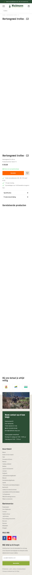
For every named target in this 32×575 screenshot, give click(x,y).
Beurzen (4, 521)
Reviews (4, 523)
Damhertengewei (16, 358)
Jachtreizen (5, 516)
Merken (4, 461)
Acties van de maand (7, 454)
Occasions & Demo (7, 459)
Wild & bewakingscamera (8, 496)
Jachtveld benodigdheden (9, 475)
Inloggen (4, 528)
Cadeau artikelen (6, 464)
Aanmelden (16, 563)
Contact (4, 511)
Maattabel (5, 525)
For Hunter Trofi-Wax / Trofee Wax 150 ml (16, 277)
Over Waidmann (6, 509)
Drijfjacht (4, 473)
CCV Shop (17, 571)
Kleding (4, 466)
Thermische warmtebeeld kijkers (10, 485)
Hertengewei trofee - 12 (16, 236)
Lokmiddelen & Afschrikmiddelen (11, 492)
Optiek (4, 482)
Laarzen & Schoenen (7, 468)
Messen (4, 478)
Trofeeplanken (6, 494)
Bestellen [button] (13, 173)
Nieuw (4, 452)
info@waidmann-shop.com (13, 430)
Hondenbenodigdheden (8, 480)
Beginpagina (5, 507)
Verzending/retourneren (8, 518)
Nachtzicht (5, 487)
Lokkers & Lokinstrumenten (9, 489)
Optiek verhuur (6, 514)
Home (3, 15)
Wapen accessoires (7, 499)
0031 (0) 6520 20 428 (11, 428)
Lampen (4, 471)
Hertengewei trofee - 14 (16, 318)
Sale (3, 457)
